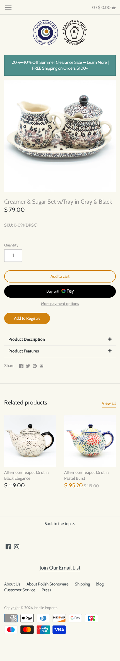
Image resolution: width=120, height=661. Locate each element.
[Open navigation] (8, 7)
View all (109, 403)
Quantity (11, 245)
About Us (12, 584)
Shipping (82, 584)
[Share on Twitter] (28, 365)
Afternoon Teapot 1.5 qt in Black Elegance (26, 475)
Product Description (26, 339)
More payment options (60, 304)
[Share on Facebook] (21, 365)
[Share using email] (41, 365)
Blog (100, 584)
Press (46, 589)
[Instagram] (16, 546)
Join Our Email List (60, 567)
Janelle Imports (45, 607)
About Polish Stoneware (48, 584)
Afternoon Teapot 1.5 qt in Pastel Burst (86, 475)
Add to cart (60, 276)
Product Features (23, 351)
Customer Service (19, 589)
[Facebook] (8, 546)
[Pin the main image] (35, 365)
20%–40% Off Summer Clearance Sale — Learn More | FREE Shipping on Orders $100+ (60, 65)
